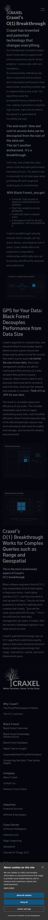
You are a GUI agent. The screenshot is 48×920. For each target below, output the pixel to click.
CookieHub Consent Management (28, 915)
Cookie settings (24, 909)
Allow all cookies (24, 895)
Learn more (9, 888)
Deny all (24, 902)
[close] (43, 867)
